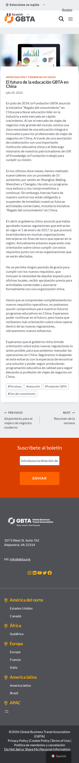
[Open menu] (70, 19)
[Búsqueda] (61, 18)
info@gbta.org (20, 559)
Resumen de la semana (64, 418)
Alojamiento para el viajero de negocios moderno (18, 420)
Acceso (67, 10)
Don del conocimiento (21, 393)
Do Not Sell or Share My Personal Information (37, 749)
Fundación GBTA (56, 386)
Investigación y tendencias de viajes (31, 77)
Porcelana (14, 386)
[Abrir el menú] (6, 711)
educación (33, 386)
